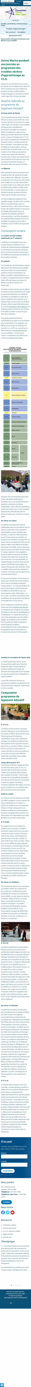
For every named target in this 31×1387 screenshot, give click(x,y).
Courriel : (4, 1161)
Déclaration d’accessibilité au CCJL (10, 4)
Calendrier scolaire (9, 1225)
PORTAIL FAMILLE (7, 1)
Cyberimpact (10, 1174)
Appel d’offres (8, 1234)
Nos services (10, 32)
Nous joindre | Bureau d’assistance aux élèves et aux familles (15, 39)
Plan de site (7, 1237)
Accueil (18, 1)
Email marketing (4, 1174)
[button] (11, 1285)
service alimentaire (20, 330)
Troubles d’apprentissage (15, 29)
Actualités (21, 32)
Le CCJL (15, 20)
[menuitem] (15, 20)
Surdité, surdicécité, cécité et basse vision (14, 24)
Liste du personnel (9, 1228)
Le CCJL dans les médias (11, 1231)
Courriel (6, 1202)
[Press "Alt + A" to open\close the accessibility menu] (2, 1385)
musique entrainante (20, 607)
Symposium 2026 (15, 35)
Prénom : (4, 1153)
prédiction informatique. (18, 307)
